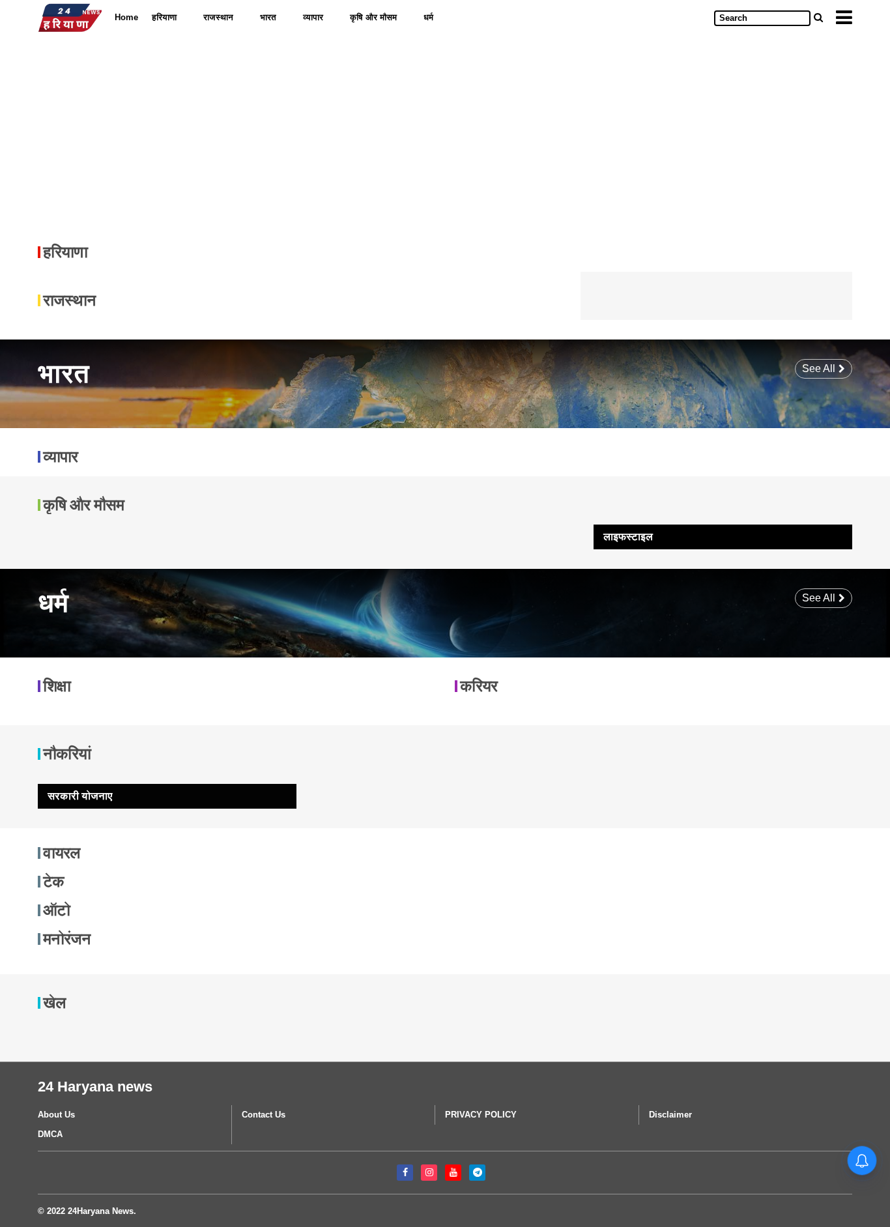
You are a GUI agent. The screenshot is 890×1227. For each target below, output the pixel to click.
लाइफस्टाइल (628, 536)
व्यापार (313, 17)
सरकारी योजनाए (80, 795)
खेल (54, 1002)
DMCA (50, 1134)
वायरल (61, 852)
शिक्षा (56, 686)
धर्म (428, 17)
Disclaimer (670, 1114)
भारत (268, 17)
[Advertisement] (429, 132)
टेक (53, 881)
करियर (478, 686)
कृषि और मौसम (373, 17)
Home (126, 17)
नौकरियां (67, 753)
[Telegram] (477, 1172)
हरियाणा (164, 17)
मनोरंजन (67, 938)
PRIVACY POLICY (481, 1114)
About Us (56, 1114)
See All (818, 368)
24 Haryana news (95, 1086)
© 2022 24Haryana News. (87, 1211)
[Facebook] (405, 1172)
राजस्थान (218, 17)
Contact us (263, 1114)
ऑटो (56, 910)
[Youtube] (453, 1172)
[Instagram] (429, 1172)
